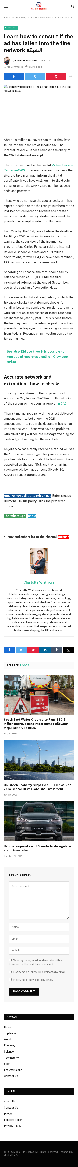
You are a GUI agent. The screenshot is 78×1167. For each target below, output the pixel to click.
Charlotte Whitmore (26, 60)
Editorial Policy (13, 1119)
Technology (11, 1057)
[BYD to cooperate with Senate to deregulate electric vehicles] (39, 821)
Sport (7, 1063)
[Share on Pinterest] (56, 76)
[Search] (72, 6)
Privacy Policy (12, 1125)
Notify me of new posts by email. (33, 979)
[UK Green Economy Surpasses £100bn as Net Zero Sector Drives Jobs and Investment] (39, 760)
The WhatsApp (15, 516)
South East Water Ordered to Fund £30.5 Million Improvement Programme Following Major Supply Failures (36, 724)
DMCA (8, 1113)
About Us (9, 1101)
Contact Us (11, 1076)
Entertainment (13, 1069)
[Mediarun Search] (39, 6)
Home (7, 1027)
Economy (11, 27)
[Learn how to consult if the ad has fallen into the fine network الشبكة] (39, 108)
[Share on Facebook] (14, 76)
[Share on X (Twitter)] (35, 76)
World (7, 1039)
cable (32, 516)
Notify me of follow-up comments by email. (39, 972)
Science (9, 1051)
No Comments (15, 66)
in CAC (62, 403)
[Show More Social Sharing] (70, 76)
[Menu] (6, 6)
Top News (10, 1033)
